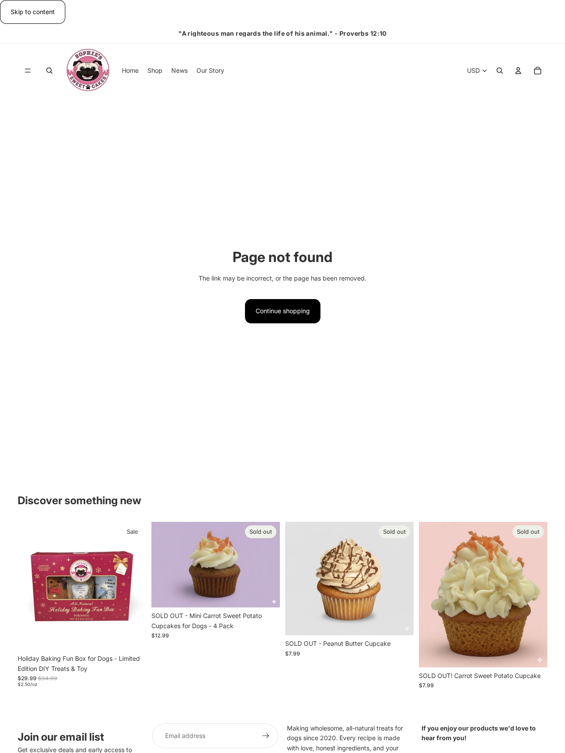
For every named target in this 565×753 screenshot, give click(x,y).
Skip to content (33, 11)
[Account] (518, 71)
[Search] (49, 71)
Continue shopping (283, 311)
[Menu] (28, 71)
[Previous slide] (31, 586)
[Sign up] (265, 735)
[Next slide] (133, 586)
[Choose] (132, 636)
